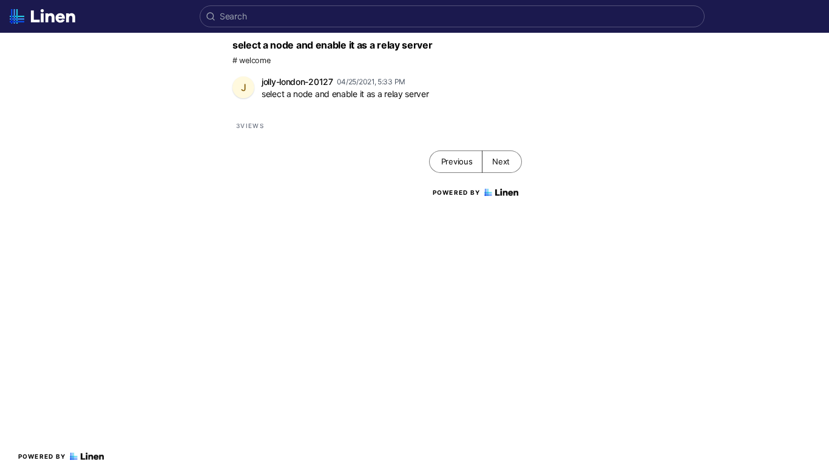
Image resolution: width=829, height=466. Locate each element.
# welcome (251, 60)
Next (501, 161)
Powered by (42, 456)
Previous (457, 161)
